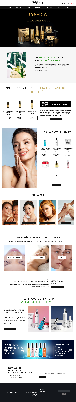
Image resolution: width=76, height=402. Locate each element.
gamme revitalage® (28, 223)
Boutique (9, 7)
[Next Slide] (70, 350)
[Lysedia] (38, 3)
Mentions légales (43, 396)
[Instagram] (65, 394)
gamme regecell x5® (47, 223)
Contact (67, 7)
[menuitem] (71, 3)
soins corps (66, 223)
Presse (59, 7)
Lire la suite (68, 155)
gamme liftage (10, 223)
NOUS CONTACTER (64, 390)
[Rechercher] (62, 3)
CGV (41, 393)
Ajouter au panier (8, 118)
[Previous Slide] (5, 350)
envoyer (42, 377)
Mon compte (42, 391)
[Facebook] (63, 394)
